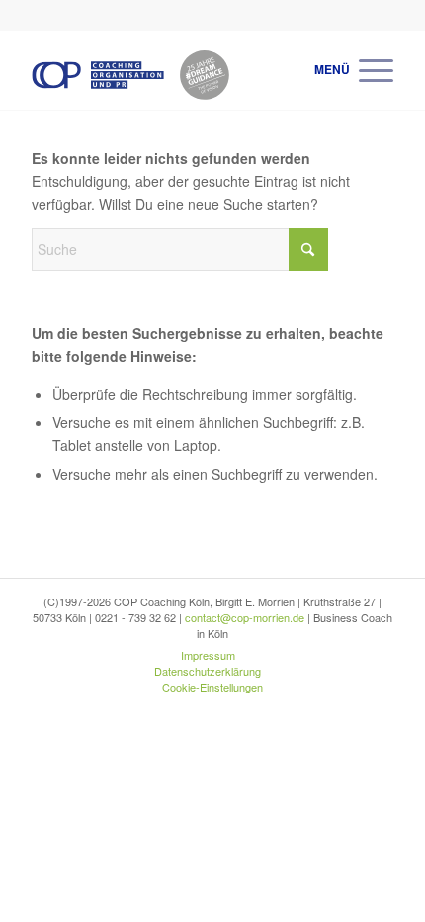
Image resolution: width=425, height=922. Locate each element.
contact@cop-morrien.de (244, 617)
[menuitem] (366, 70)
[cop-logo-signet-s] (176, 70)
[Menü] (366, 70)
